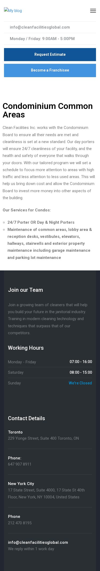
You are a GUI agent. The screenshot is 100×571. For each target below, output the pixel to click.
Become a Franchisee (50, 70)
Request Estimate (50, 54)
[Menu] (93, 10)
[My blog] (13, 10)
